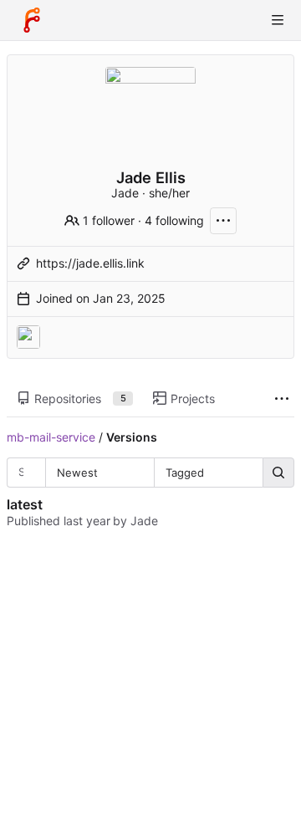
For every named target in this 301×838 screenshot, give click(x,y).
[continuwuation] (28, 337)
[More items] (281, 399)
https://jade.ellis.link (90, 263)
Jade (144, 521)
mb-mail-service (51, 437)
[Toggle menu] (278, 20)
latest (25, 504)
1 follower (109, 220)
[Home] (31, 20)
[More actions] (223, 220)
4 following (174, 220)
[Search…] (278, 472)
